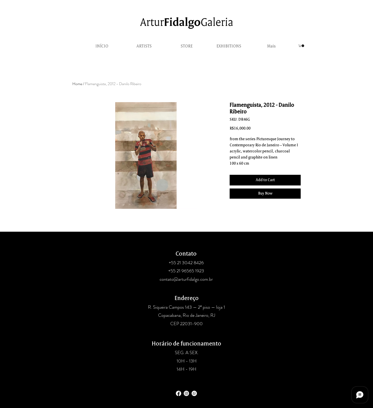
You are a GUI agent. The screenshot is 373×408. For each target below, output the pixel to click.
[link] (301, 45)
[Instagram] (186, 393)
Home (77, 84)
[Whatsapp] (194, 393)
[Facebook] (178, 393)
